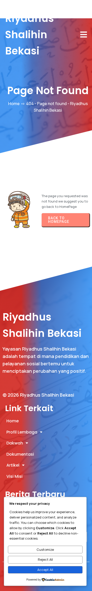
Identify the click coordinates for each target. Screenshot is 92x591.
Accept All (45, 569)
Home (14, 103)
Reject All (45, 559)
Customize (45, 549)
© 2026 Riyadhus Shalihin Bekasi (38, 395)
